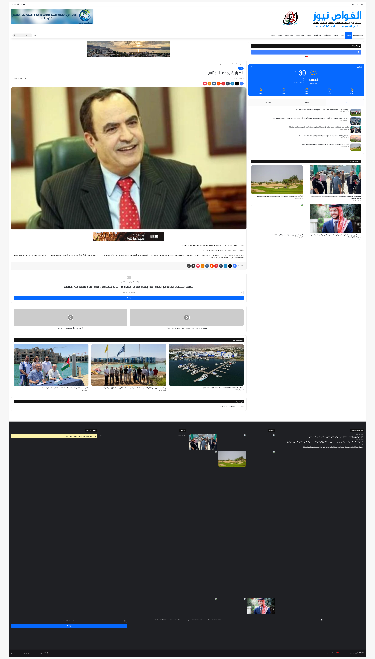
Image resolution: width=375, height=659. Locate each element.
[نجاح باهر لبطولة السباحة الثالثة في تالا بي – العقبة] (203, 606)
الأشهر (345, 102)
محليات (336, 35)
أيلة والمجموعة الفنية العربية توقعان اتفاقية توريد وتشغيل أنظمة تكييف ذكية (65, 388)
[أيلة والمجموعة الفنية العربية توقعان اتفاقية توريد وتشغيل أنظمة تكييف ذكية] (51, 365)
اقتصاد (349, 35)
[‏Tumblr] (228, 83)
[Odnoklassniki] (209, 83)
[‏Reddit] (219, 83)
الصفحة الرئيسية (358, 35)
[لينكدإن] (232, 83)
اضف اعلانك (33, 653)
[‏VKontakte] (214, 83)
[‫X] (237, 83)
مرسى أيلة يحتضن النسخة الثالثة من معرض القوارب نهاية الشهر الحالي (223, 387)
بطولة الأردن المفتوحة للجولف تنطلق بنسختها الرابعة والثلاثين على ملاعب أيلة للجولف (323, 135)
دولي (342, 35)
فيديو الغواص (300, 35)
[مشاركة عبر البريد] (193, 266)
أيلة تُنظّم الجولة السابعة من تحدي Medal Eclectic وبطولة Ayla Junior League (325, 144)
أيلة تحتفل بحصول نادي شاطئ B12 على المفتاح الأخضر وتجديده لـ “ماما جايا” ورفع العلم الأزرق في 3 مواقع (134, 388)
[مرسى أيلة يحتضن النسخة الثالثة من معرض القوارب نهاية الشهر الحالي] (206, 365)
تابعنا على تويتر (91, 430)
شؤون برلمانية (289, 35)
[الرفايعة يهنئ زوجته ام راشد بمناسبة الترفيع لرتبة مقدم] (277, 218)
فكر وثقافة (317, 35)
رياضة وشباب (327, 35)
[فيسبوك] (242, 83)
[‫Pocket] (205, 83)
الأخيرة (307, 102)
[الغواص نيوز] (323, 19)
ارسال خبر (26, 653)
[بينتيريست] (223, 83)
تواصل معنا (20, 653)
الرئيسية (240, 64)
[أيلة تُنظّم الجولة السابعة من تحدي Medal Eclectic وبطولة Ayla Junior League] (355, 147)
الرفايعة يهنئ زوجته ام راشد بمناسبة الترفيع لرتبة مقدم (286, 235)
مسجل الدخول (231, 406)
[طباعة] (189, 266)
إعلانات (273, 35)
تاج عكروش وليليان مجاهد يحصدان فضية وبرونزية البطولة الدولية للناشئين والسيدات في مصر (322, 109)
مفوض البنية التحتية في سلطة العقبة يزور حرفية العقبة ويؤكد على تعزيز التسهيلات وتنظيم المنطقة (319, 127)
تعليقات (268, 102)
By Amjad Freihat (332, 653)
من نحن (13, 653)
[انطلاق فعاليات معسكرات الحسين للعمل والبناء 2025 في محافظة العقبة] (203, 524)
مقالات (280, 35)
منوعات (309, 35)
